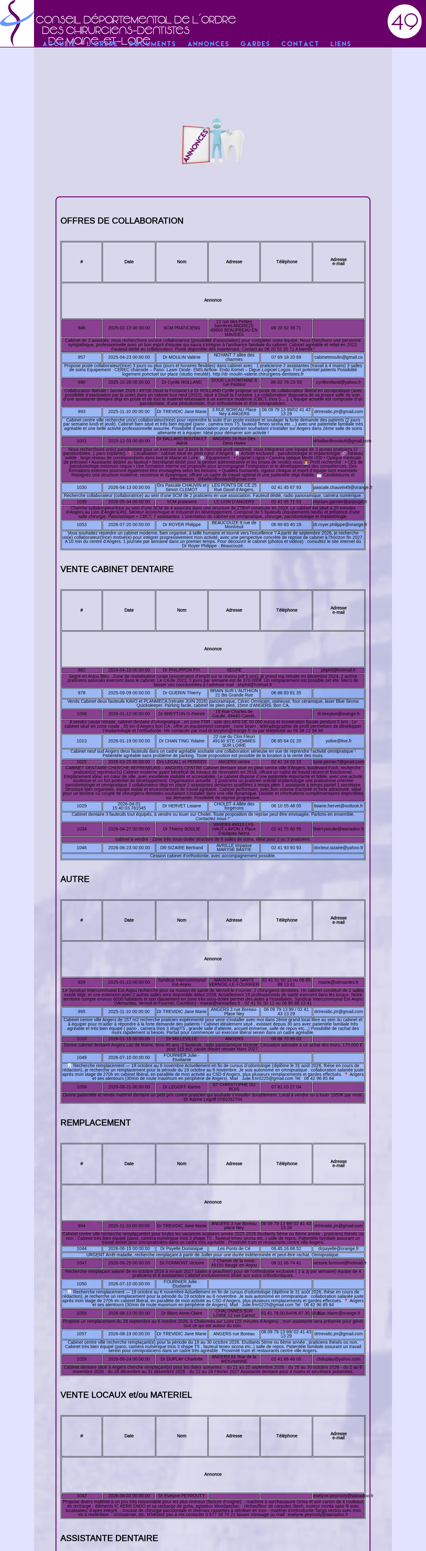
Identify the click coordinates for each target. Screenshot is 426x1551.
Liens (341, 44)
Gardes (256, 44)
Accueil (59, 44)
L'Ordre (103, 44)
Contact (301, 44)
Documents (153, 44)
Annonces (209, 44)
